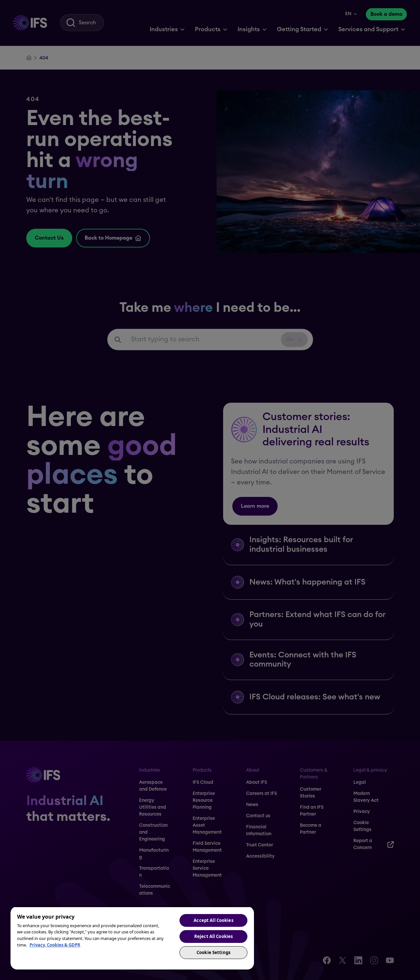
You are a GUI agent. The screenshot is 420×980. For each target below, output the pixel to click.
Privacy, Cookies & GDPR (55, 945)
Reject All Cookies (213, 936)
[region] (132, 937)
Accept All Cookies (213, 920)
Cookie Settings (213, 952)
